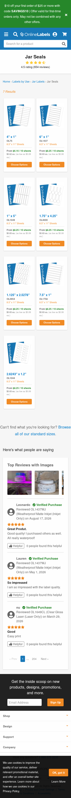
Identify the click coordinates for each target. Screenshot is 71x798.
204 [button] (34, 659)
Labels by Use (21, 81)
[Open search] (63, 43)
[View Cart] (64, 34)
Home (6, 81)
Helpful (17, 546)
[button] (6, 34)
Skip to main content (14, 19)
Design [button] (7, 726)
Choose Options (19, 164)
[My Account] (54, 34)
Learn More (58, 781)
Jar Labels (38, 81)
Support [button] (8, 737)
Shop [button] (6, 716)
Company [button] (9, 747)
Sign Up (55, 702)
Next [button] (44, 659)
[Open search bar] (15, 34)
